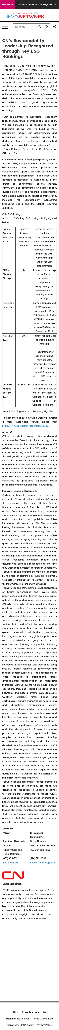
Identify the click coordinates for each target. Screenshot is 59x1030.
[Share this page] (55, 27)
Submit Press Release (18, 1018)
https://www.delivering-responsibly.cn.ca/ (25, 425)
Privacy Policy (44, 1025)
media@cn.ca (10, 862)
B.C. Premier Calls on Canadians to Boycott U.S (29, 4)
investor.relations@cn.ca (43, 862)
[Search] (40, 27)
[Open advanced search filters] (46, 27)
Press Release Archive (34, 1012)
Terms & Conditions (42, 1018)
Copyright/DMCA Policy (20, 1025)
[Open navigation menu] (5, 27)
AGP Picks (7, 4)
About (16, 1012)
